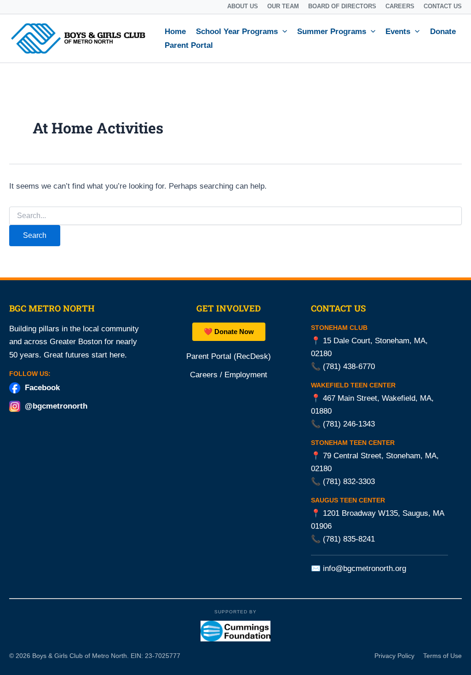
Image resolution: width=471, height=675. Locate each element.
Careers (399, 6)
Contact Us (443, 6)
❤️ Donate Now (229, 331)
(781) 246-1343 (349, 424)
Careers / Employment (228, 374)
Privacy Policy (394, 655)
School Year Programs (237, 31)
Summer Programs (331, 31)
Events (397, 31)
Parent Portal (189, 45)
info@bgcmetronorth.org (364, 568)
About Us (242, 6)
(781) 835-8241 (349, 539)
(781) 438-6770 (349, 366)
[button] (282, 32)
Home (175, 31)
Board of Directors (342, 6)
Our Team (283, 6)
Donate (443, 31)
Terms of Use (442, 655)
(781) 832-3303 (349, 481)
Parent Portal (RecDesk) (228, 356)
